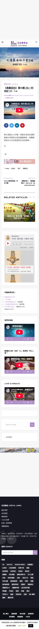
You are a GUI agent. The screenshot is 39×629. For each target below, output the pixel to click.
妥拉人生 (25, 578)
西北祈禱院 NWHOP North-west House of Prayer (19, 95)
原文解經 (11, 574)
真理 (17, 591)
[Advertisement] (19, 19)
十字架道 (7, 299)
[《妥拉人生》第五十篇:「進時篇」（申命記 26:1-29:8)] (19, 212)
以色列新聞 (12, 568)
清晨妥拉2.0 (6, 588)
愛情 (21, 581)
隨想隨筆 (14, 614)
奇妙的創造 (11, 578)
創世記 (27, 571)
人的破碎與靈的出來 (11, 304)
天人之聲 (30, 574)
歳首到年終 (15, 584)
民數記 (23, 584)
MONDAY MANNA (20, 564)
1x (17, 244)
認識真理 (31, 614)
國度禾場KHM (21, 574)
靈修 (3, 597)
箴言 (28, 591)
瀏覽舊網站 (5, 526)
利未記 (13, 168)
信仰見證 (5, 571)
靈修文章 (10, 597)
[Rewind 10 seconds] (13, 244)
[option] (20, 261)
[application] (19, 332)
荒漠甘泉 (18, 594)
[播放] (8, 339)
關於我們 (5, 510)
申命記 (11, 591)
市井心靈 (5, 581)
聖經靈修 (20, 617)
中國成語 (30, 564)
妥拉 (19, 168)
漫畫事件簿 (15, 588)
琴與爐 (4, 591)
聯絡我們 (5, 517)
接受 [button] (30, 626)
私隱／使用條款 (7, 523)
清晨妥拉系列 (7, 84)
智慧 (32, 581)
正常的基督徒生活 (10, 302)
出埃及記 (13, 571)
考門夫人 (5, 594)
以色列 (4, 568)
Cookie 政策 (5, 520)
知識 (22, 591)
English (9, 564)
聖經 (11, 594)
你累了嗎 (21, 568)
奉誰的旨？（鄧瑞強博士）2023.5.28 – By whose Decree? (28, 183)
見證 (25, 594)
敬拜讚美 (12, 617)
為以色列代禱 (25, 588)
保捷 (27, 568)
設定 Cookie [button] (22, 626)
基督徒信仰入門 (9, 297)
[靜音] (28, 339)
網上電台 (6, 614)
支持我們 (9, 437)
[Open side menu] (2, 42)
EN (3, 564)
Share (31, 247)
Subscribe (23, 247)
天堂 (3, 578)
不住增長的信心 (9, 307)
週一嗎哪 (31, 594)
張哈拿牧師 (13, 581)
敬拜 (26, 581)
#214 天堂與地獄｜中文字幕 (11, 182)
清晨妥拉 (25, 168)
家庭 (32, 578)
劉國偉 (4, 574)
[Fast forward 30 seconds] (20, 244)
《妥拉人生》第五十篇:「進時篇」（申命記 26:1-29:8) (19, 217)
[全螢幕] (31, 339)
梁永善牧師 (5, 584)
